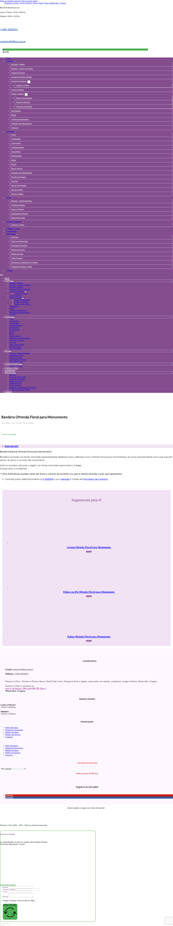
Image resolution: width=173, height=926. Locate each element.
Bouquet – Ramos (18, 64)
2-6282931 (47, 479)
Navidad (14, 181)
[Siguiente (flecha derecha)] (3, 925)
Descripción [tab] (11, 446)
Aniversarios (16, 143)
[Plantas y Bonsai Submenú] (26, 94)
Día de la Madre (17, 194)
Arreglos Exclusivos (18, 81)
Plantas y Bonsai (17, 94)
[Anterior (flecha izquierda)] (1, 925)
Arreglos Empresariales (20, 119)
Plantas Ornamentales (24, 98)
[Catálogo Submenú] (12, 281)
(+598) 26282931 (9, 29)
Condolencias (11, 231)
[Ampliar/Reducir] (1, 923)
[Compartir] (6, 923)
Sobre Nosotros (17, 258)
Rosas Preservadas (18, 218)
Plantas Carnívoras (23, 102)
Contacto (9, 270)
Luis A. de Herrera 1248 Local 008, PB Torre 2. (25, 688)
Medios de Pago (17, 254)
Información (11, 234)
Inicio (8, 58)
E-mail (5, 892)
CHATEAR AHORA (8, 885)
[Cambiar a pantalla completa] (3, 923)
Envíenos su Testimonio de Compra (24, 262)
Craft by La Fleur (22, 85)
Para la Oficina (16, 169)
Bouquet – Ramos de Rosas (21, 201)
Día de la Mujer (17, 190)
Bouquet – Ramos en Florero (22, 69)
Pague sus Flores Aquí (19, 241)
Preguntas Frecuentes (19, 246)
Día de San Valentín (18, 185)
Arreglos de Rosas (18, 73)
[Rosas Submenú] (12, 198)
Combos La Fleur (13, 229)
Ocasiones (10, 132)
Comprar (89, 552)
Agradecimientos (17, 147)
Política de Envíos (18, 250)
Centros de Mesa (17, 90)
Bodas (13, 115)
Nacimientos (16, 111)
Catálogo (9, 61)
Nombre (5, 887)
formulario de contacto (95, 479)
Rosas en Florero (17, 209)
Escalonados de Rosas (19, 214)
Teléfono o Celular (9, 890)
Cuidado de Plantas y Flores (21, 267)
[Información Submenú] (15, 373)
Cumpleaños (16, 139)
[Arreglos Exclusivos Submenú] (29, 81)
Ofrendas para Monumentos (21, 124)
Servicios (14, 128)
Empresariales (16, 156)
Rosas (8, 198)
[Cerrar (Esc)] (8, 923)
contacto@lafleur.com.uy (13, 41)
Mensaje (5, 897)
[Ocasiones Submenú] (13, 317)
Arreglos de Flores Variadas (21, 77)
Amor (13, 135)
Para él (13, 164)
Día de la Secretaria (18, 177)
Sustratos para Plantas (24, 107)
